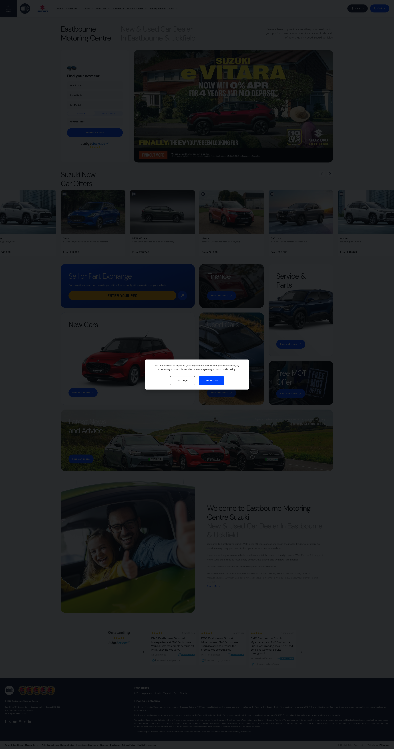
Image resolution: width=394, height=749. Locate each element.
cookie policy (228, 369)
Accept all (211, 380)
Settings (182, 380)
